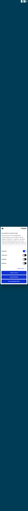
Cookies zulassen (14, 272)
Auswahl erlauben (14, 277)
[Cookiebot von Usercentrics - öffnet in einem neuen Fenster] (21, 228)
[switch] (25, 255)
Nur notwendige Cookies (14, 281)
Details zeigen (21, 268)
